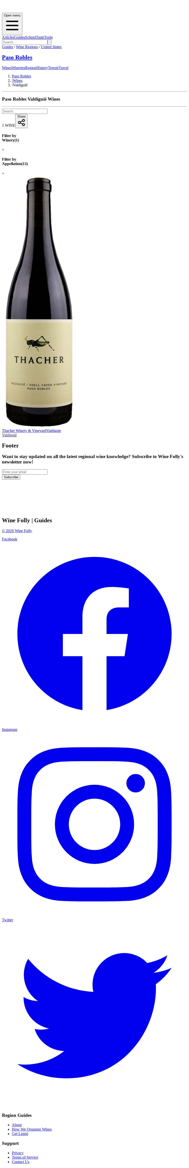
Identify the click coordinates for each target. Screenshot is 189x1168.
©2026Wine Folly (17, 531)
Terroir (53, 68)
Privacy (18, 1153)
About (17, 1125)
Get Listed (20, 1134)
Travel (63, 68)
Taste (40, 37)
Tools (48, 37)
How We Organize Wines (32, 1129)
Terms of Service (25, 1157)
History (42, 68)
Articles (8, 37)
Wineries (18, 68)
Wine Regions (27, 47)
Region (30, 68)
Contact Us (20, 1162)
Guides (19, 37)
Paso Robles (17, 57)
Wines (7, 68)
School (30, 37)
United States (51, 47)
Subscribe (11, 477)
